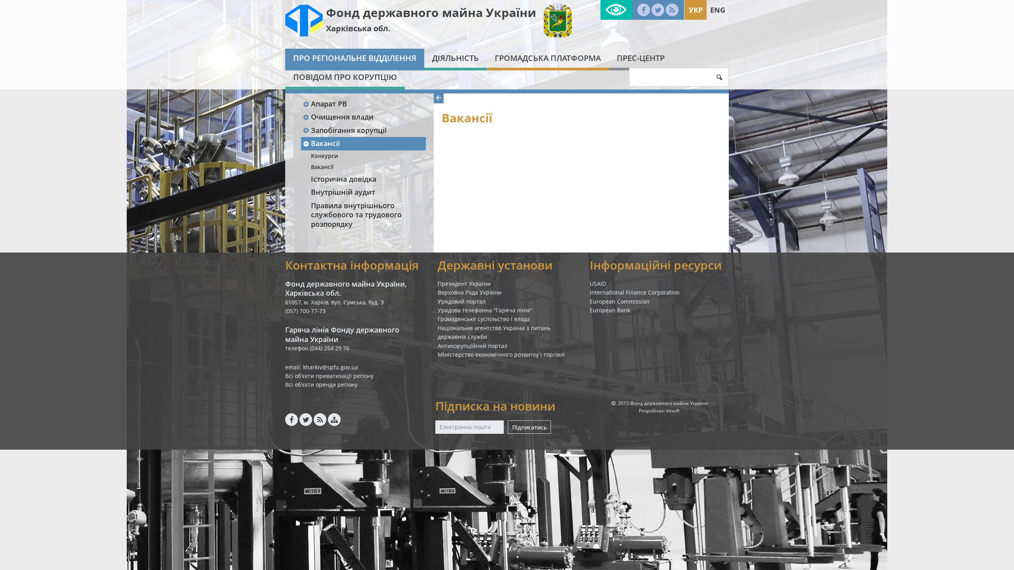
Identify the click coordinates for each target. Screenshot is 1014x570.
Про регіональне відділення (354, 58)
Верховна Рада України (469, 292)
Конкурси (324, 156)
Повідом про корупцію (345, 77)
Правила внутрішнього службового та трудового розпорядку (356, 215)
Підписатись (529, 427)
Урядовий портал (462, 301)
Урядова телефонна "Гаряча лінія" (485, 310)
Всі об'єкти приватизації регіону (329, 376)
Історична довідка (343, 179)
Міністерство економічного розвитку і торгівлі (501, 354)
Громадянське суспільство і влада (484, 319)
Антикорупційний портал (472, 346)
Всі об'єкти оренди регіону (321, 384)
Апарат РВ (329, 103)
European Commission (620, 301)
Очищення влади (342, 117)
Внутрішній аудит (343, 192)
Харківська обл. (358, 28)
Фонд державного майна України (431, 12)
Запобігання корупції (349, 130)
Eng (717, 10)
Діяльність (455, 58)
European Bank (610, 310)
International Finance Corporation (635, 292)
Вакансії (325, 143)
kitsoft (673, 410)
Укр (696, 10)
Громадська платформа (548, 58)
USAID (598, 283)
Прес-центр (641, 58)
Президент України (464, 283)
